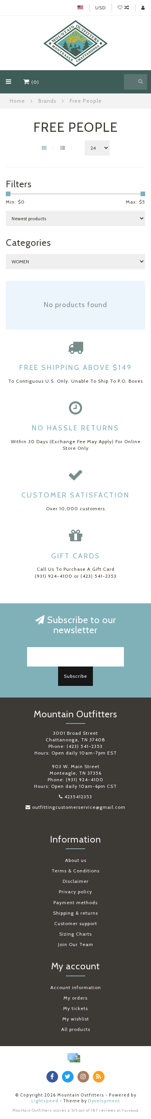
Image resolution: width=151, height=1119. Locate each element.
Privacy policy (75, 892)
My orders (75, 998)
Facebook (130, 1110)
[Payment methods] (73, 1058)
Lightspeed (44, 1100)
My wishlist (75, 1019)
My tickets (75, 1008)
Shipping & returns (75, 913)
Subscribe (75, 676)
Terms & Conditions (75, 871)
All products (75, 1029)
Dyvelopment (104, 1100)
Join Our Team (75, 944)
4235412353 (78, 797)
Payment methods (75, 902)
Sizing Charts (75, 934)
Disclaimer (76, 881)
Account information (75, 987)
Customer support (75, 923)
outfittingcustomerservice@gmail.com (78, 807)
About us (75, 860)
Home (17, 101)
